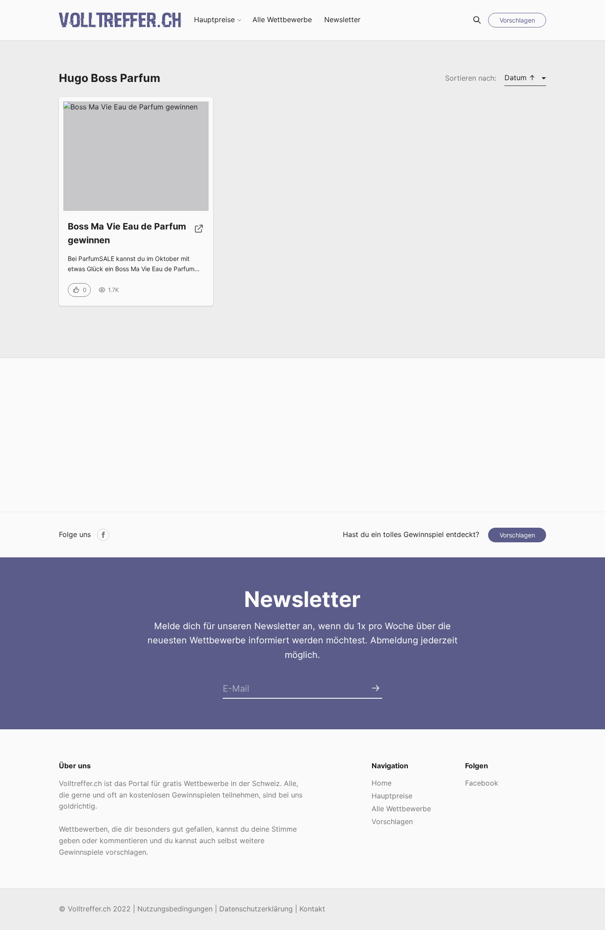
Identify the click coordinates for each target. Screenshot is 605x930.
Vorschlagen (517, 20)
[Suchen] (477, 20)
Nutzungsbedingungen (175, 908)
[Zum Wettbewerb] (199, 237)
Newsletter (342, 19)
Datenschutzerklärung (256, 908)
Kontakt (312, 908)
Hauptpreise (214, 19)
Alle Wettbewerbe (282, 19)
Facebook (481, 782)
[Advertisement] (302, 435)
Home (382, 782)
